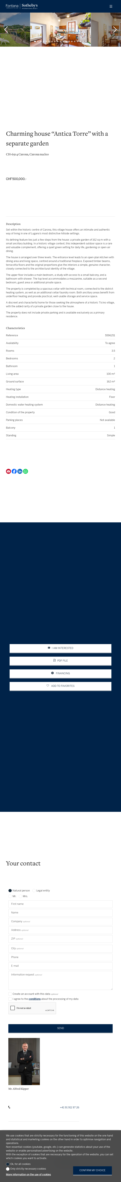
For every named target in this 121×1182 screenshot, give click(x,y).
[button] (6, 30)
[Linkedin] (20, 473)
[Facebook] (14, 473)
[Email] (9, 473)
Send (60, 1028)
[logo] (21, 6)
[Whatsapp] (25, 473)
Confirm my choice (92, 1170)
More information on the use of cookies (28, 1175)
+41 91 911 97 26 (69, 1107)
